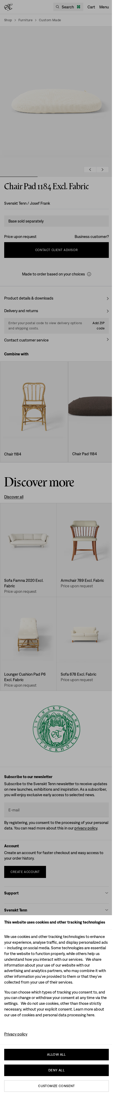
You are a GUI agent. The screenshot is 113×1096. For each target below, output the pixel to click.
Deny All (56, 1070)
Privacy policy (15, 1034)
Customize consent (56, 1086)
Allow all (56, 1054)
